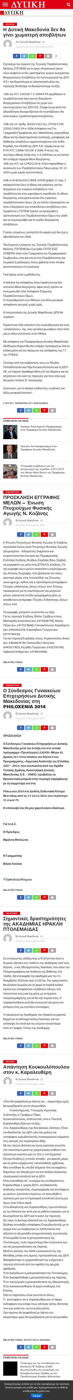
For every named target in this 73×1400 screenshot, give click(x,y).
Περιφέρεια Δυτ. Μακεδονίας (31, 403)
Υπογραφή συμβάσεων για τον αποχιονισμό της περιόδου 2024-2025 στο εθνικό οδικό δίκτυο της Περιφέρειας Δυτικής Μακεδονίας (42, 470)
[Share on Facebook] (16, 55)
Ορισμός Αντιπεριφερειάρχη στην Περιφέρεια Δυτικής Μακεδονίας (38, 448)
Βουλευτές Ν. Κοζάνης (37, 1340)
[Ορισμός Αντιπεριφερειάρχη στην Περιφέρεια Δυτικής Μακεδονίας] (10, 452)
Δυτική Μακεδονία (31, 41)
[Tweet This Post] (24, 55)
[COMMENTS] (56, 55)
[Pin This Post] (40, 55)
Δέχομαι (37, 1396)
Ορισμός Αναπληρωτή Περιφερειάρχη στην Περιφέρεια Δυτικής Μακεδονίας (41, 428)
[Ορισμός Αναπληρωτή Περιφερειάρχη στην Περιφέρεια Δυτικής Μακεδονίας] (10, 432)
